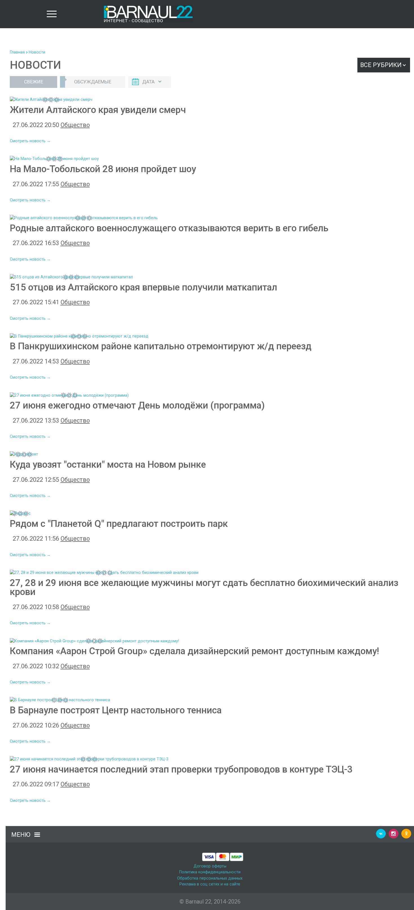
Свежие (33, 82)
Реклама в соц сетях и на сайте (209, 884)
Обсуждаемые (92, 82)
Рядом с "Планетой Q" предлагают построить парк (119, 523)
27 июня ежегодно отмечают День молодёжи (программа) (137, 405)
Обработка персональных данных (209, 878)
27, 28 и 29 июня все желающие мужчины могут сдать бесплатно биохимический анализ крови (204, 587)
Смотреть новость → (30, 141)
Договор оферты (209, 866)
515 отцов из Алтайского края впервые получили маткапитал (143, 287)
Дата (148, 82)
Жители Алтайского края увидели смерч (98, 109)
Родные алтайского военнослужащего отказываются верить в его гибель (169, 228)
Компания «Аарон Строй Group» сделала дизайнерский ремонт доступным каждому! (194, 650)
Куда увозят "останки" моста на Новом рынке (108, 464)
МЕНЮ (20, 834)
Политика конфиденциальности (210, 872)
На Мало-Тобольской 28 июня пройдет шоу (103, 168)
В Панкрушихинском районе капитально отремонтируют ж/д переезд (160, 346)
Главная (17, 52)
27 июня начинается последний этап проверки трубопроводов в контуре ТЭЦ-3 (181, 769)
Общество (75, 124)
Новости (37, 52)
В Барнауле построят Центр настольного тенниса (116, 710)
